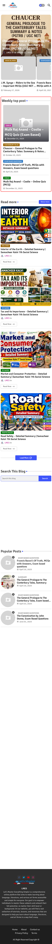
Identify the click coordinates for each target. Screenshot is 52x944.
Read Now (7, 262)
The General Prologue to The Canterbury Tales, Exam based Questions (33, 599)
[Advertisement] (26, 515)
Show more (45, 202)
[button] (42, 5)
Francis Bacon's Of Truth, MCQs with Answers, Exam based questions (23, 166)
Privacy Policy (21, 933)
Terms (34, 933)
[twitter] (24, 877)
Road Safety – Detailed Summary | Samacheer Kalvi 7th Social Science (25, 437)
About (24, 929)
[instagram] (33, 877)
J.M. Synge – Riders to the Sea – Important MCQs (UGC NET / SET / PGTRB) (18, 84)
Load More (24, 458)
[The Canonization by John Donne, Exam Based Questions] (8, 618)
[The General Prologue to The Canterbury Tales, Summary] (8, 582)
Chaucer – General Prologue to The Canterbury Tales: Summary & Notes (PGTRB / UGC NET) (23, 150)
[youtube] (28, 877)
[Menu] (4, 5)
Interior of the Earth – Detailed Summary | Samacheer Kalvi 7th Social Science (23, 251)
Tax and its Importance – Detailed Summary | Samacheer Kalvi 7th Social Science (24, 313)
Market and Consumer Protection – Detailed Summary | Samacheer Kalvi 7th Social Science (25, 375)
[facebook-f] (19, 877)
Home (15, 929)
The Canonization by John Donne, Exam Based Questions (32, 617)
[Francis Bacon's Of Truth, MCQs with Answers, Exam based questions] (8, 563)
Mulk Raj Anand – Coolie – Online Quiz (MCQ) (24, 183)
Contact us (35, 929)
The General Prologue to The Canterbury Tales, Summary (32, 581)
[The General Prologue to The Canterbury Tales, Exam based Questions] (8, 600)
